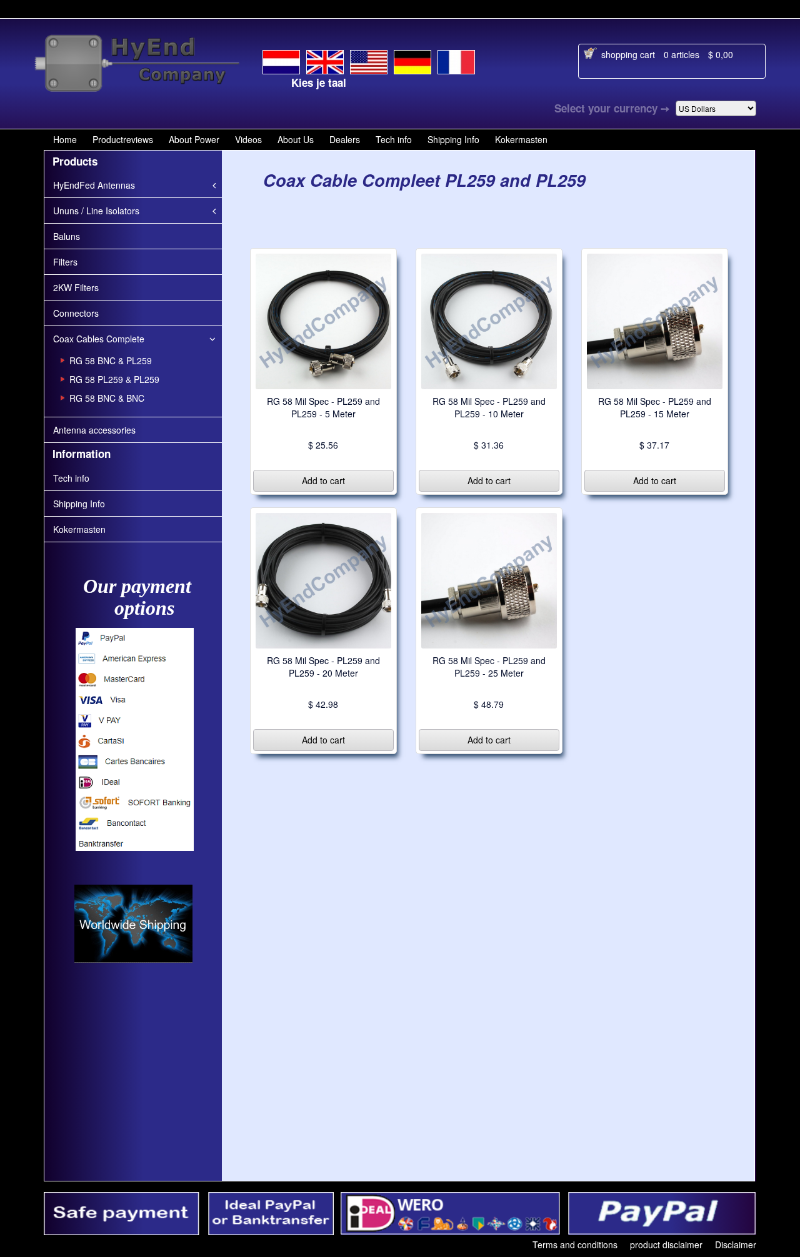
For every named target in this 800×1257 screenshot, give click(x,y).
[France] (456, 60)
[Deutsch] (412, 60)
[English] (325, 59)
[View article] (323, 320)
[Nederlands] (281, 60)
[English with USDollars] (369, 60)
